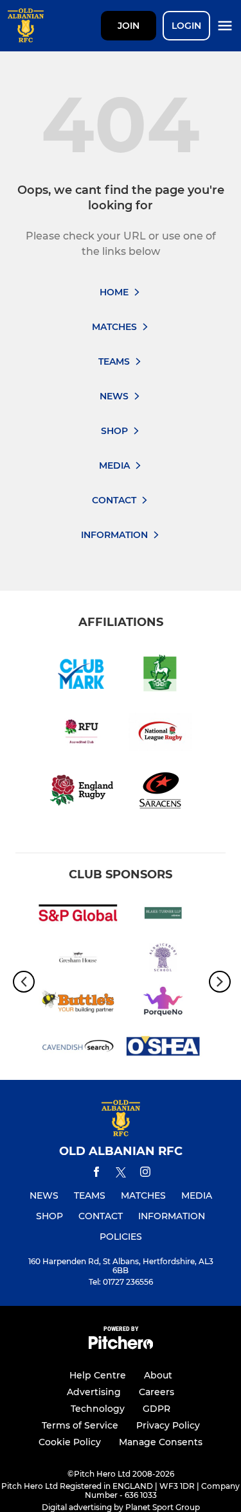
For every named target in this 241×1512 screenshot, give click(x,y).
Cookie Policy (70, 1442)
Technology (98, 1408)
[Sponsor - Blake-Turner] (163, 915)
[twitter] (121, 1174)
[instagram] (145, 1174)
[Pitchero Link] (121, 1346)
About (158, 1375)
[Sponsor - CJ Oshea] (163, 1048)
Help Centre (97, 1375)
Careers (156, 1392)
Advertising (94, 1392)
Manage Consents (160, 1442)
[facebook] (96, 1174)
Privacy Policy (168, 1425)
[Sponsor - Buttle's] (78, 1004)
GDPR (156, 1408)
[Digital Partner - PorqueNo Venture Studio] (163, 1004)
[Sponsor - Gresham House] (78, 959)
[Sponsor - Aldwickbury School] (163, 959)
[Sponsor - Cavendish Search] (78, 1048)
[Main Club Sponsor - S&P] (78, 915)
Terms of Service (80, 1425)
